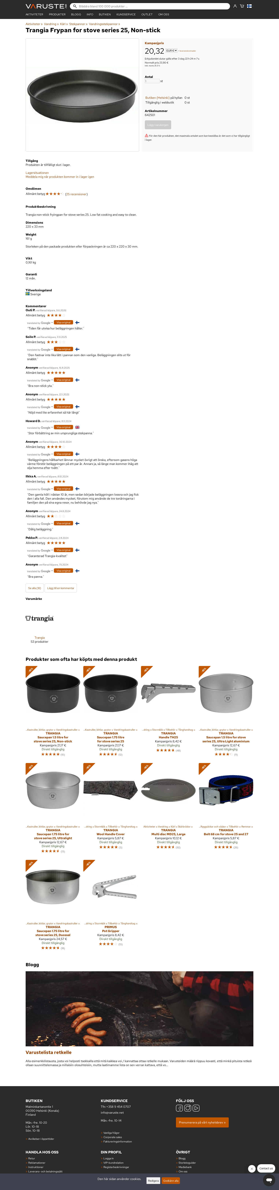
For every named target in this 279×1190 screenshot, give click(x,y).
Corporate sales (112, 1137)
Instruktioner (35, 1167)
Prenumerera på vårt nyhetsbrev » (202, 1122)
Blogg (182, 1158)
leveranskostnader (188, 51)
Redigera (153, 1180)
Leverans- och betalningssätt (45, 1171)
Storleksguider (187, 1162)
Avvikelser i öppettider (41, 1139)
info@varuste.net (112, 1113)
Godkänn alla (170, 1180)
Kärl (64, 24)
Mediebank (185, 1167)
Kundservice (126, 14)
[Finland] (250, 6)
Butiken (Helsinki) (157, 98)
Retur (31, 1158)
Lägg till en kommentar (60, 588)
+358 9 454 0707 (118, 1107)
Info (90, 14)
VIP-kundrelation (113, 1162)
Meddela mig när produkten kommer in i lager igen (60, 177)
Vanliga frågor (111, 1132)
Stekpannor (78, 24)
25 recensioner (76, 194)
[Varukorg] (242, 6)
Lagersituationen (37, 173)
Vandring (51, 24)
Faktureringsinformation (117, 1141)
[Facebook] (179, 1108)
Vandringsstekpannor (104, 24)
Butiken (105, 14)
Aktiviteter (34, 14)
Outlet (147, 14)
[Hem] (46, 6)
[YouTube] (196, 1108)
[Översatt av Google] (38, 323)
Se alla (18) (34, 588)
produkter (57, 14)
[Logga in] (235, 6)
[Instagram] (187, 1108)
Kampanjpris (154, 43)
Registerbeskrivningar (116, 1167)
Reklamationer (36, 1162)
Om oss (163, 14)
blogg (76, 14)
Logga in (108, 1158)
